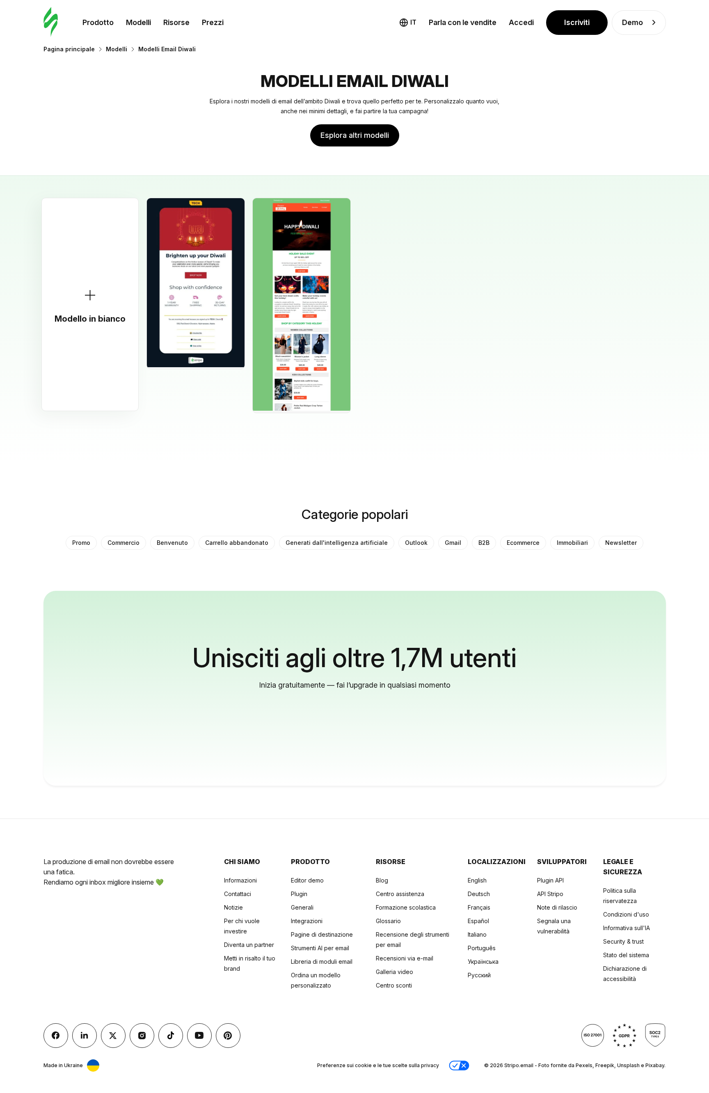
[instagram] (142, 1035)
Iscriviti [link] (577, 22)
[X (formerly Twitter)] (113, 1035)
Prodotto (98, 22)
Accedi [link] (521, 22)
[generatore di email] (50, 22)
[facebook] (55, 1035)
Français (479, 907)
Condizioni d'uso (626, 914)
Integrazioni (306, 920)
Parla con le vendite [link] (462, 22)
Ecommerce (523, 542)
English (477, 880)
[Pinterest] (228, 1035)
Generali (302, 907)
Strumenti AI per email (320, 947)
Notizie (233, 907)
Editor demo (307, 880)
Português (482, 947)
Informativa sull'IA (626, 927)
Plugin (299, 893)
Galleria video (394, 971)
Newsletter (621, 542)
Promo (81, 542)
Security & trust (623, 941)
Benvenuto (172, 542)
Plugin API (550, 880)
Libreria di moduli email (321, 961)
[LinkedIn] (84, 1035)
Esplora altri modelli (354, 135)
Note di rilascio (557, 907)
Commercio (123, 542)
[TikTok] (170, 1035)
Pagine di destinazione (322, 934)
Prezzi (213, 22)
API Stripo (550, 893)
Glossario (388, 920)
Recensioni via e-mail (404, 958)
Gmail (453, 542)
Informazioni (240, 880)
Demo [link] (632, 22)
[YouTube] (199, 1035)
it (413, 22)
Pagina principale (69, 49)
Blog (382, 880)
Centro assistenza (400, 893)
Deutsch (479, 893)
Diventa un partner (249, 944)
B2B (483, 542)
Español (478, 920)
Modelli (138, 22)
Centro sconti (394, 985)
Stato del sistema (626, 954)
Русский (479, 975)
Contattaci (237, 893)
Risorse (176, 22)
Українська (483, 961)
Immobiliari (572, 542)
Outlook (416, 542)
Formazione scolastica (406, 907)
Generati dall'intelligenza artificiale (337, 542)
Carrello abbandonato (236, 542)
